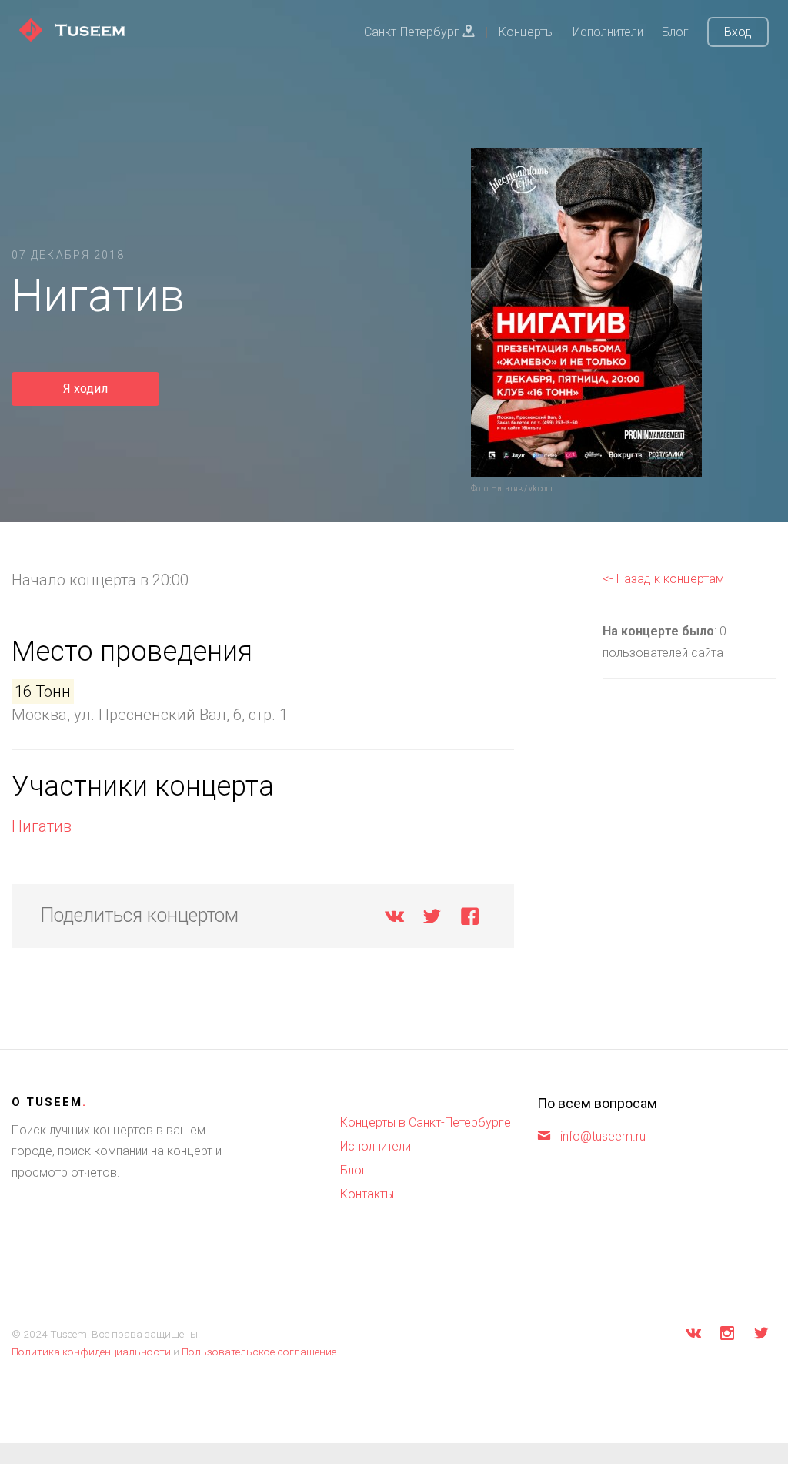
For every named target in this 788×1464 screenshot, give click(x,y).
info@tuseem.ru (603, 1136)
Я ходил (85, 388)
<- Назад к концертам (663, 578)
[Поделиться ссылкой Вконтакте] (394, 919)
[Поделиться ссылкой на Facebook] (469, 919)
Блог (675, 32)
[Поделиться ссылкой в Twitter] (432, 919)
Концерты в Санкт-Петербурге (425, 1122)
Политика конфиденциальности (91, 1351)
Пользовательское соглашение (259, 1351)
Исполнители (608, 32)
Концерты (526, 32)
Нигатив (42, 826)
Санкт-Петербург (413, 32)
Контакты (367, 1194)
